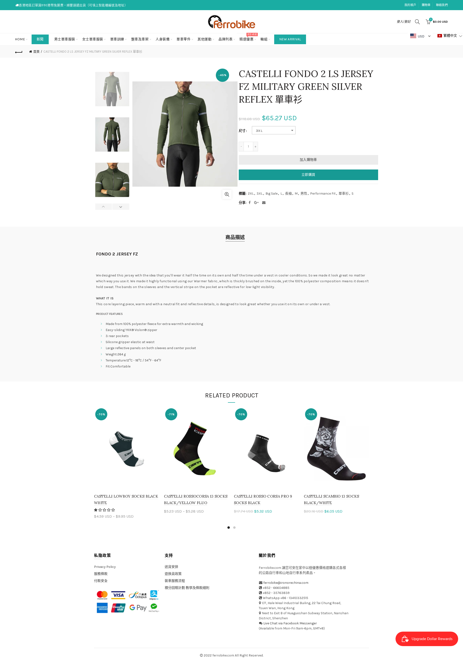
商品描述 (235, 237)
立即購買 (308, 175)
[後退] (19, 51)
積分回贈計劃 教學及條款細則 (187, 588)
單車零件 (184, 39)
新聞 (40, 39)
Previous (103, 207)
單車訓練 (117, 39)
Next (120, 207)
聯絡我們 (442, 5)
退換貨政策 (173, 574)
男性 (303, 193)
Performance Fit (323, 193)
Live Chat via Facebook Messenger (290, 623)
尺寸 (242, 131)
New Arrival (290, 39)
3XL (259, 130)
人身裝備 (163, 39)
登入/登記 (403, 21)
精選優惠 (248, 37)
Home (20, 39)
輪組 (263, 39)
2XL (251, 193)
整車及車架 (140, 39)
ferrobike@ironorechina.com (285, 583)
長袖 (288, 193)
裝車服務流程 (175, 581)
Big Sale (272, 193)
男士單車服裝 (64, 39)
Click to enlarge (227, 194)
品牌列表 (227, 37)
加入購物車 (308, 160)
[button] (105, 510)
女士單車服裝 (92, 39)
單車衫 (344, 193)
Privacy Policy (105, 567)
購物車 (426, 5)
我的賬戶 (410, 5)
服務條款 (101, 574)
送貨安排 (171, 567)
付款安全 (101, 581)
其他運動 (204, 39)
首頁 (36, 51)
